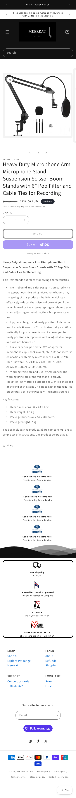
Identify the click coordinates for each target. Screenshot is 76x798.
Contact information (58, 777)
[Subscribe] (56, 715)
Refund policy (43, 771)
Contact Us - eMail (19, 681)
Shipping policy (37, 777)
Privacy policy (60, 771)
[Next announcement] (69, 5)
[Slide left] (30, 153)
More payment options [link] (38, 253)
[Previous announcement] (7, 5)
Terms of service (18, 777)
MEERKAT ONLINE (24, 771)
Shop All (12, 656)
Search (49, 681)
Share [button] (9, 445)
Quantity (7, 212)
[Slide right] (46, 153)
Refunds (50, 661)
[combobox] (38, 53)
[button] (7, 32)
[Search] (69, 53)
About (49, 656)
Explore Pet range (19, 661)
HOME (49, 686)
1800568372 (15, 686)
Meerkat (12, 665)
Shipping (21, 206)
